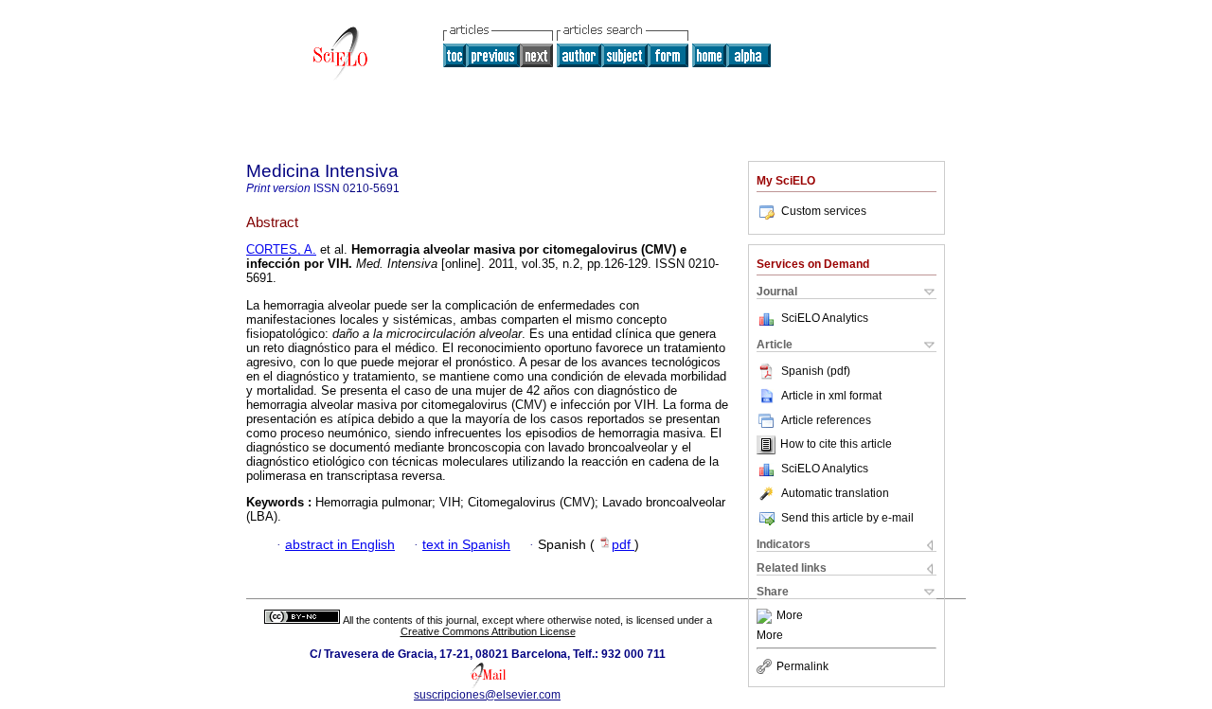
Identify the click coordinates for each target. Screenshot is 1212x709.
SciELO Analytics (824, 318)
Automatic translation (835, 493)
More (789, 616)
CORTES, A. (281, 249)
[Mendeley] (766, 616)
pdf (623, 545)
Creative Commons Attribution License (488, 631)
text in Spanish (466, 545)
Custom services (823, 211)
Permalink (802, 666)
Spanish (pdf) (815, 371)
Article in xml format (831, 395)
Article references (826, 420)
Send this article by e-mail (847, 517)
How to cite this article (836, 445)
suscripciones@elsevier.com (487, 694)
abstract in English (340, 545)
